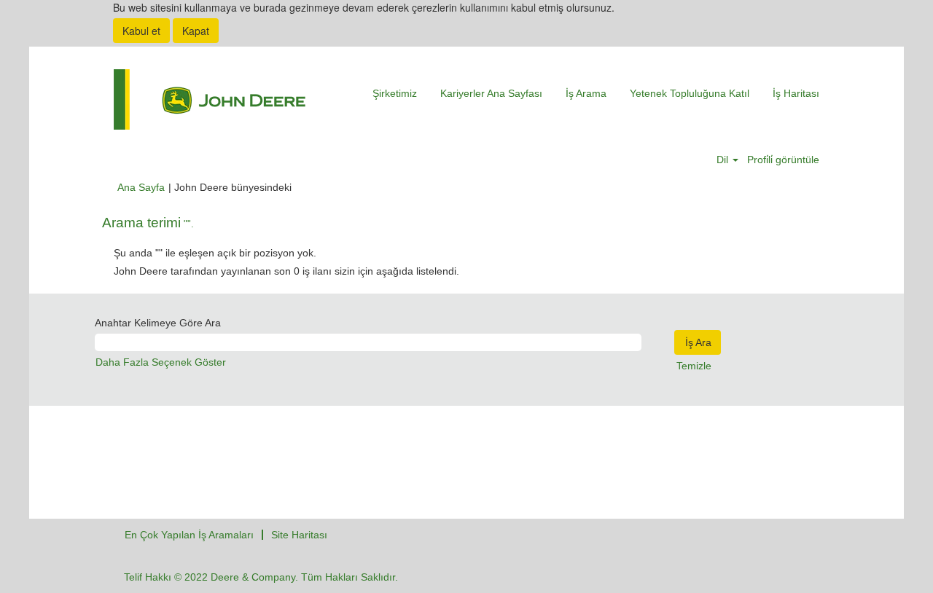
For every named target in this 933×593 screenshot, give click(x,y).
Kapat (195, 30)
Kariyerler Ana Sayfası (491, 93)
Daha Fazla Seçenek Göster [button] (160, 362)
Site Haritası (299, 535)
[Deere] (209, 99)
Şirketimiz (394, 93)
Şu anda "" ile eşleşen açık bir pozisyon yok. (215, 253)
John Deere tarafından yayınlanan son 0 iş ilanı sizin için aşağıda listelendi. (286, 271)
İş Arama (586, 93)
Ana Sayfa (141, 187)
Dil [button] (724, 159)
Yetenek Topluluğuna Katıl (689, 93)
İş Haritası (796, 93)
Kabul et (141, 30)
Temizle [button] (693, 366)
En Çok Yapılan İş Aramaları (189, 535)
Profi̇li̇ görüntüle (783, 159)
